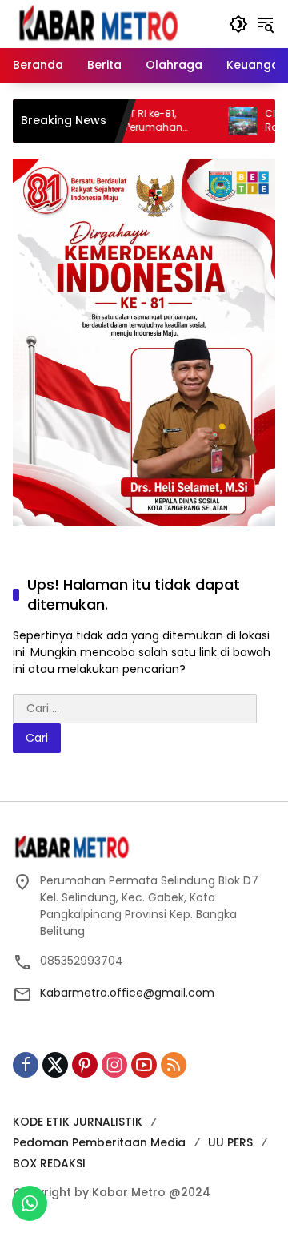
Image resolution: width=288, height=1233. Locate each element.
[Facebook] (25, 1065)
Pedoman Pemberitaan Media (99, 1142)
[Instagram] (114, 1065)
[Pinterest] (85, 1065)
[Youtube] (144, 1065)
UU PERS (230, 1142)
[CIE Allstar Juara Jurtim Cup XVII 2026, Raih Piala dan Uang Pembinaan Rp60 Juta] (224, 121)
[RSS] (173, 1065)
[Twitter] (55, 1065)
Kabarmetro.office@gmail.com (127, 993)
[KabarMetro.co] (113, 23)
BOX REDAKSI (49, 1163)
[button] (238, 24)
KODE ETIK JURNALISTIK (77, 1122)
